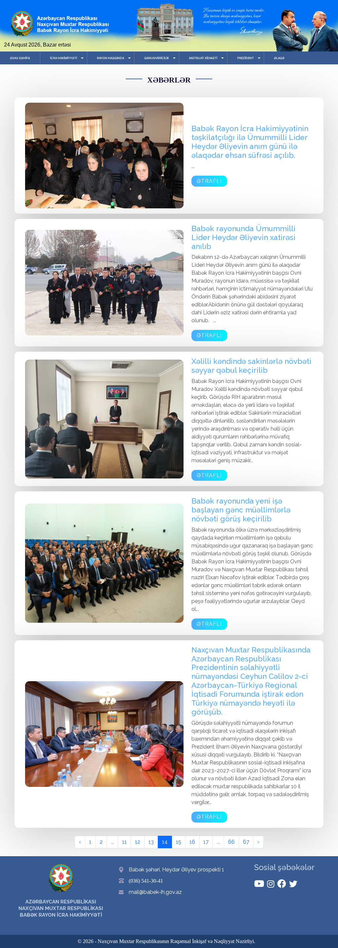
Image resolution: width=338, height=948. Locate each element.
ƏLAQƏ (279, 58)
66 (231, 842)
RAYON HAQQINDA (110, 58)
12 (137, 842)
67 (246, 842)
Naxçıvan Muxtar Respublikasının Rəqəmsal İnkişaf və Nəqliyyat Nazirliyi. (176, 941)
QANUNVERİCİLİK (156, 58)
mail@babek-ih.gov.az (155, 892)
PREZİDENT (245, 58)
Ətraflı (209, 181)
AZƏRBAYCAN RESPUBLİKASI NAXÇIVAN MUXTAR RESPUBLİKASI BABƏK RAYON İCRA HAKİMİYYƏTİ (60, 908)
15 (178, 842)
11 (124, 842)
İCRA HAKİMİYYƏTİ (63, 58)
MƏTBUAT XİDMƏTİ (203, 58)
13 (151, 842)
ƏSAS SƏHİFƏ (20, 58)
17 (206, 842)
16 (192, 842)
